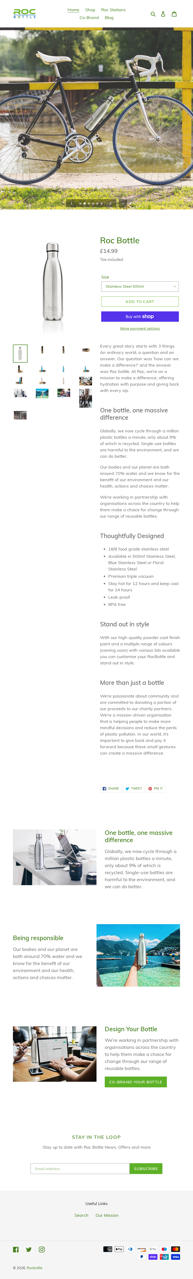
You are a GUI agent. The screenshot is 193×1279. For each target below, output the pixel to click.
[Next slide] (110, 203)
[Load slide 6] (102, 203)
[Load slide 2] (85, 203)
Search (81, 1215)
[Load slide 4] (93, 203)
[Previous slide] (71, 203)
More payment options (140, 328)
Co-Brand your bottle (135, 1082)
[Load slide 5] (97, 203)
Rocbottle (34, 1268)
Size (105, 277)
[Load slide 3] (89, 203)
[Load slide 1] (80, 203)
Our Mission (107, 1215)
